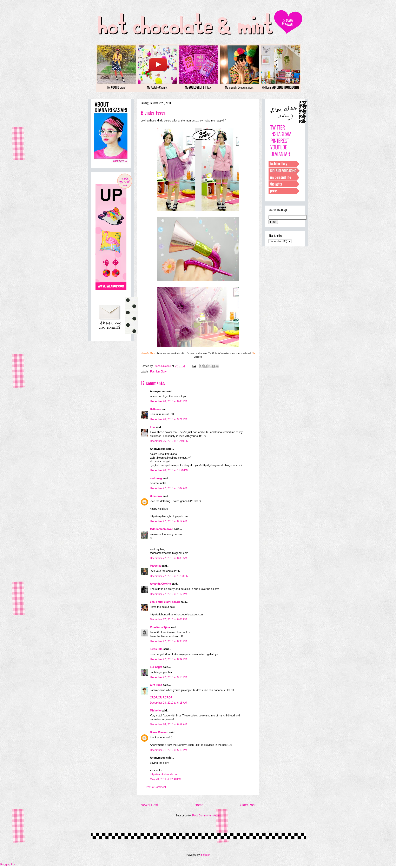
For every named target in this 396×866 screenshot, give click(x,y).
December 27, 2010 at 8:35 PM (168, 641)
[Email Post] (194, 366)
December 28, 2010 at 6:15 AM (168, 702)
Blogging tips (7, 864)
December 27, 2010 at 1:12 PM (168, 594)
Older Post (247, 805)
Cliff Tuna (156, 684)
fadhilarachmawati (161, 529)
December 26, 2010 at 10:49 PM (169, 441)
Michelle (155, 710)
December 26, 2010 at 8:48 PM (168, 401)
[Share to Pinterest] (217, 366)
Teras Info (156, 649)
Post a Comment (156, 787)
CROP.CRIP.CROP (161, 697)
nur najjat (156, 667)
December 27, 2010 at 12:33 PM (169, 576)
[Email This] (201, 366)
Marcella (155, 565)
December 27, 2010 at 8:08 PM (168, 619)
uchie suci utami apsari (165, 601)
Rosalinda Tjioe (160, 627)
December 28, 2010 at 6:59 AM (168, 724)
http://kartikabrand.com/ (164, 774)
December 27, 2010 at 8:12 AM (168, 521)
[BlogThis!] (205, 366)
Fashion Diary (158, 371)
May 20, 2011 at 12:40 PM (165, 779)
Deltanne (155, 409)
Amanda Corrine (160, 583)
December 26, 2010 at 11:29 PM (169, 470)
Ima (152, 427)
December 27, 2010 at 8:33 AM (168, 558)
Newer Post (149, 805)
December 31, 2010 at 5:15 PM (168, 750)
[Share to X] (209, 366)
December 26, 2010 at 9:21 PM (168, 419)
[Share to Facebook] (213, 366)
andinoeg (156, 478)
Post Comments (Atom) (206, 815)
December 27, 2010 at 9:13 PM (168, 677)
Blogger (205, 854)
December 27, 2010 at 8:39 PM (168, 659)
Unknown (156, 496)
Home (198, 805)
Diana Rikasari (159, 732)
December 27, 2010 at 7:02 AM (168, 488)
